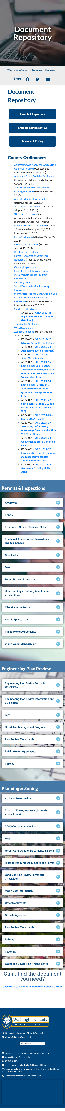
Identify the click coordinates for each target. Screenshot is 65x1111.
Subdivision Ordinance (26, 308)
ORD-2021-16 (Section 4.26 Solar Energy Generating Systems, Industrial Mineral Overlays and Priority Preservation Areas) (38, 369)
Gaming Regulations (25, 267)
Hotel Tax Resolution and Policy (31, 270)
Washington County (18, 69)
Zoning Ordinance (24, 331)
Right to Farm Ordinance (27, 251)
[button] (27, 79)
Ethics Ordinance (23, 236)
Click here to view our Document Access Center (32, 986)
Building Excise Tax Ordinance (30, 225)
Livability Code (22, 282)
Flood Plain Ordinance (26, 244)
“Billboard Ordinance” (26, 214)
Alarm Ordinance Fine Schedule (31, 198)
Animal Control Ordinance (28, 206)
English (27, 1043)
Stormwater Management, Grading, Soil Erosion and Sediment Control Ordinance (35, 297)
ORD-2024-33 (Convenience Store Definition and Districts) (38, 441)
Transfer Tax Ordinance (26, 323)
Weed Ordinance (23, 327)
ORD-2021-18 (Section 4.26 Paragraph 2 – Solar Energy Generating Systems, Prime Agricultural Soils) (36, 388)
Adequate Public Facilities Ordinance (34, 176)
